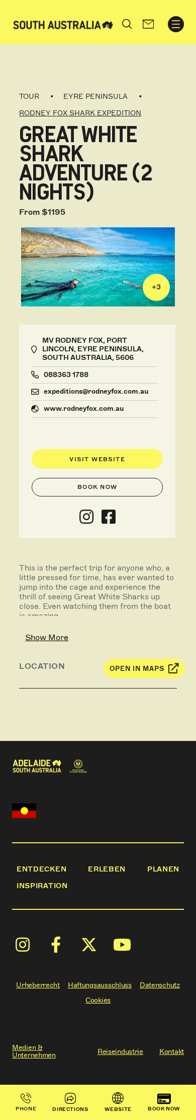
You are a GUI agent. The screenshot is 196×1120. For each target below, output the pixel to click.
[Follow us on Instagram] (86, 517)
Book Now (97, 486)
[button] (148, 24)
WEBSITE (118, 1109)
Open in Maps (137, 668)
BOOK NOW (164, 1108)
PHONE (26, 1108)
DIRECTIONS (70, 1109)
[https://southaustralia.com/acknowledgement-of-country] (24, 810)
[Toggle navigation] (176, 24)
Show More (46, 637)
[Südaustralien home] (63, 24)
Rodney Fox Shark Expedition (80, 113)
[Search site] (127, 24)
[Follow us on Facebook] (109, 517)
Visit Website (97, 459)
